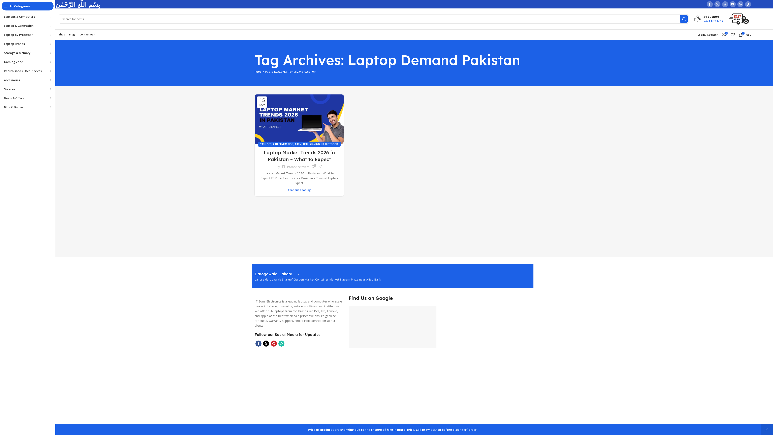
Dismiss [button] (767, 429)
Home (258, 71)
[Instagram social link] (725, 4)
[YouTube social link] (733, 4)
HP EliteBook (329, 144)
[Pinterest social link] (274, 344)
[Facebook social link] (710, 4)
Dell (306, 144)
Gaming (315, 144)
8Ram (298, 144)
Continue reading (299, 190)
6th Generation (283, 144)
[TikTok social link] (748, 4)
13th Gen (266, 144)
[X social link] (717, 4)
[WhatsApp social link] (740, 4)
